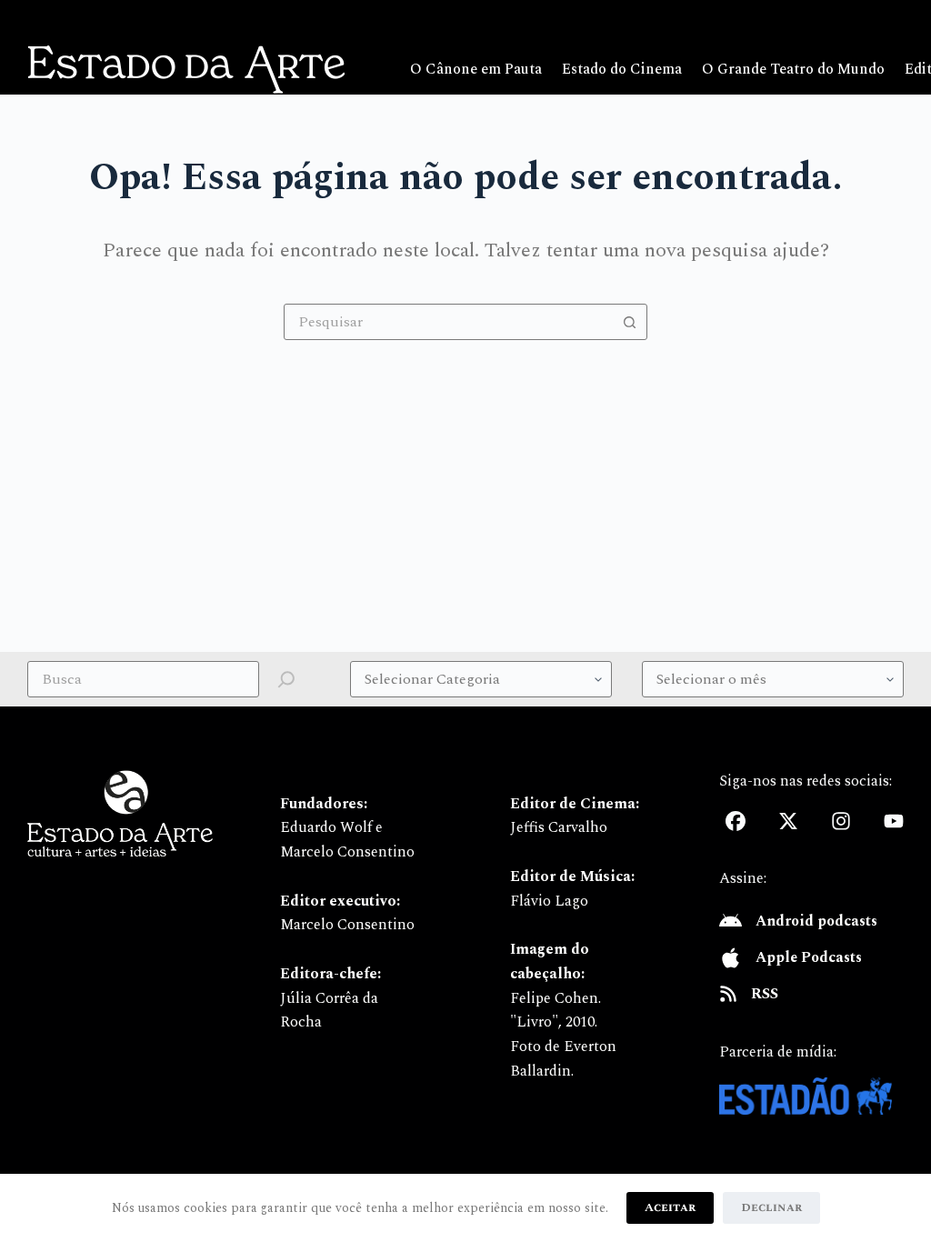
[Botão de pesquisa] (629, 322)
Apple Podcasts (809, 957)
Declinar (771, 1207)
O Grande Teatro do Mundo (793, 69)
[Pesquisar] (286, 679)
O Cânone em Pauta (476, 69)
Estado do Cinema (622, 69)
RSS (764, 994)
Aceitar (670, 1207)
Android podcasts (816, 921)
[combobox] (448, 322)
